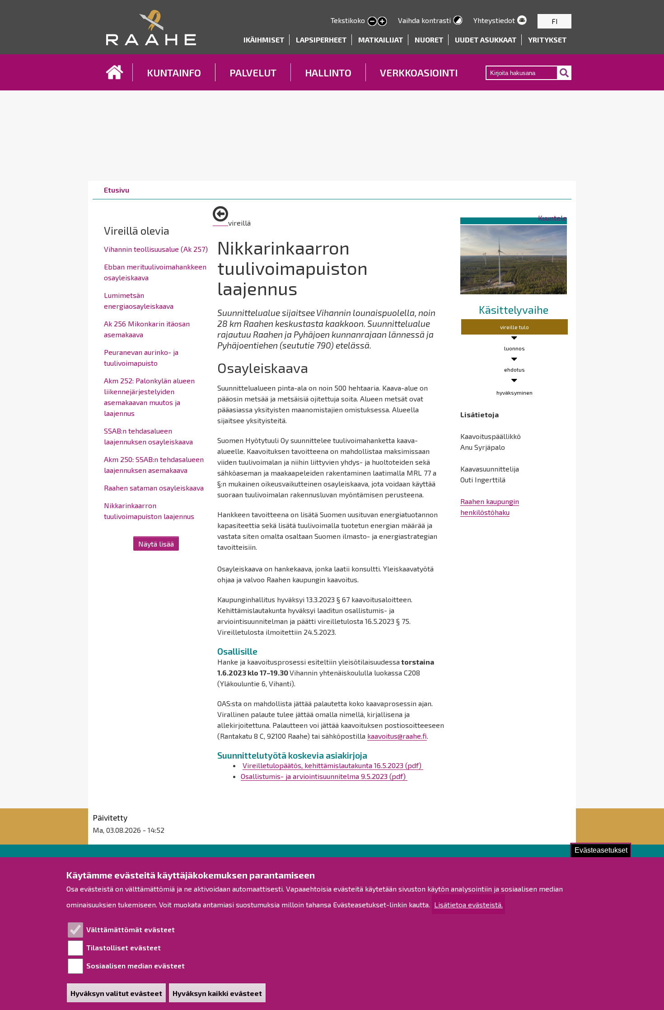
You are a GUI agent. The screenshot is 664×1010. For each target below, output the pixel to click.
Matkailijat (380, 39)
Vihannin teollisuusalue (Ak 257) (156, 249)
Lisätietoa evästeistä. (468, 904)
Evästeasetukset (601, 850)
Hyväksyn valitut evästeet (116, 993)
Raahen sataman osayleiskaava (154, 487)
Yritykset (547, 39)
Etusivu (115, 72)
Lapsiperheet (321, 39)
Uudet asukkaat (486, 39)
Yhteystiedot (494, 20)
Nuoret (429, 39)
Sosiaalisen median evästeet (135, 965)
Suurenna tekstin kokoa (382, 21)
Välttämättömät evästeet (130, 929)
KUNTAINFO (174, 72)
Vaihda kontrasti (424, 20)
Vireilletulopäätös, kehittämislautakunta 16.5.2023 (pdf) (333, 765)
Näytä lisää (156, 543)
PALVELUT (252, 72)
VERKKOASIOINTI (419, 72)
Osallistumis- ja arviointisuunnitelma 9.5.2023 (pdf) (324, 776)
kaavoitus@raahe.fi (397, 736)
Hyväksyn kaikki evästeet (217, 993)
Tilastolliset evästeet (123, 947)
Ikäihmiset (264, 39)
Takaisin (220, 217)
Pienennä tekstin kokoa (372, 21)
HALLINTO (328, 72)
